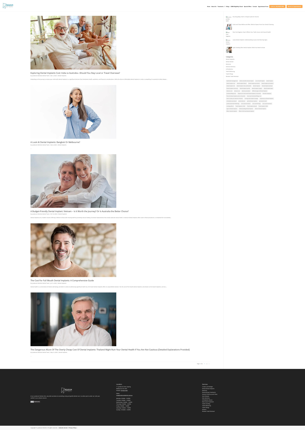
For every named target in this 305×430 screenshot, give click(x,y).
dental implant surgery (257, 88)
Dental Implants (62, 75)
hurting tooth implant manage (251, 98)
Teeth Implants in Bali (240, 106)
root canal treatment (267, 103)
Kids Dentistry (206, 398)
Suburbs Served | (64, 428)
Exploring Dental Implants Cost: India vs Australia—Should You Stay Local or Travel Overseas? (75, 73)
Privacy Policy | (73, 428)
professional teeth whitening (233, 103)
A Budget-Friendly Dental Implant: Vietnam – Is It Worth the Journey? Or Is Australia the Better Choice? (79, 211)
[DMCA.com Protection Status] (35, 402)
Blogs (227, 6)
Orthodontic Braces (207, 400)
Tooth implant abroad (252, 106)
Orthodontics (229, 69)
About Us (213, 6)
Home (208, 6)
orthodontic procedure (232, 101)
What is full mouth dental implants (246, 111)
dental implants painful (245, 88)
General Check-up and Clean (209, 394)
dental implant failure (241, 83)
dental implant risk (231, 86)
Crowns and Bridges (207, 386)
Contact (255, 6)
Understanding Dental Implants (246, 108)
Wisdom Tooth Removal (208, 411)
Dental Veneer (230, 61)
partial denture (242, 101)
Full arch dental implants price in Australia (236, 96)
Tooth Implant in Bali (263, 106)
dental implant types (268, 88)
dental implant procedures (267, 83)
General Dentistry (230, 66)
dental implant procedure (254, 83)
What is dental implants (232, 111)
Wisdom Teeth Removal (232, 76)
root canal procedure (245, 103)
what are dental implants (260, 108)
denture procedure (246, 91)
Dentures (228, 64)
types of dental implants (232, 108)
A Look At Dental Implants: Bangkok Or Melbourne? (55, 142)
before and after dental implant (246, 81)
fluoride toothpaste (267, 93)
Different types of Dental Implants (259, 91)
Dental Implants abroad (267, 86)
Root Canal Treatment (208, 402)
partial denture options (252, 101)
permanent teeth (263, 101)
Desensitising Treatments (209, 392)
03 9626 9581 (124, 390)
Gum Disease (205, 396)
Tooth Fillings (229, 74)
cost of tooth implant (259, 81)
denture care (229, 91)
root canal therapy (256, 103)
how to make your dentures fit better (235, 98)
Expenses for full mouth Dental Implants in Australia (249, 93)
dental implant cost (231, 83)
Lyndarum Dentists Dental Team (40, 75)
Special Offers (248, 6)
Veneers (204, 409)
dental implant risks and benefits (244, 86)
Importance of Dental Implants (266, 98)
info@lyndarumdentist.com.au (124, 395)
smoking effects (230, 106)
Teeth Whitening (230, 71)
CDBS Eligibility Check (237, 6)
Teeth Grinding (206, 403)
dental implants (256, 86)
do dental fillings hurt (231, 93)
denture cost (237, 91)
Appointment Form (263, 6)
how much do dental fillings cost (254, 96)
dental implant (269, 81)
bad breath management (232, 81)
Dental (204, 388)
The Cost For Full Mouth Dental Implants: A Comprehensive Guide (62, 280)
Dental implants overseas (232, 88)
